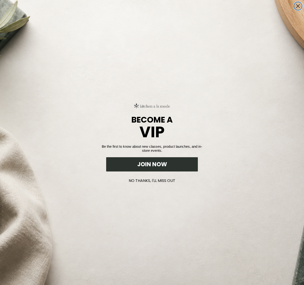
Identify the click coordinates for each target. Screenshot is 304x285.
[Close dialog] (298, 6)
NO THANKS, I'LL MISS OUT (152, 179)
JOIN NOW (152, 164)
